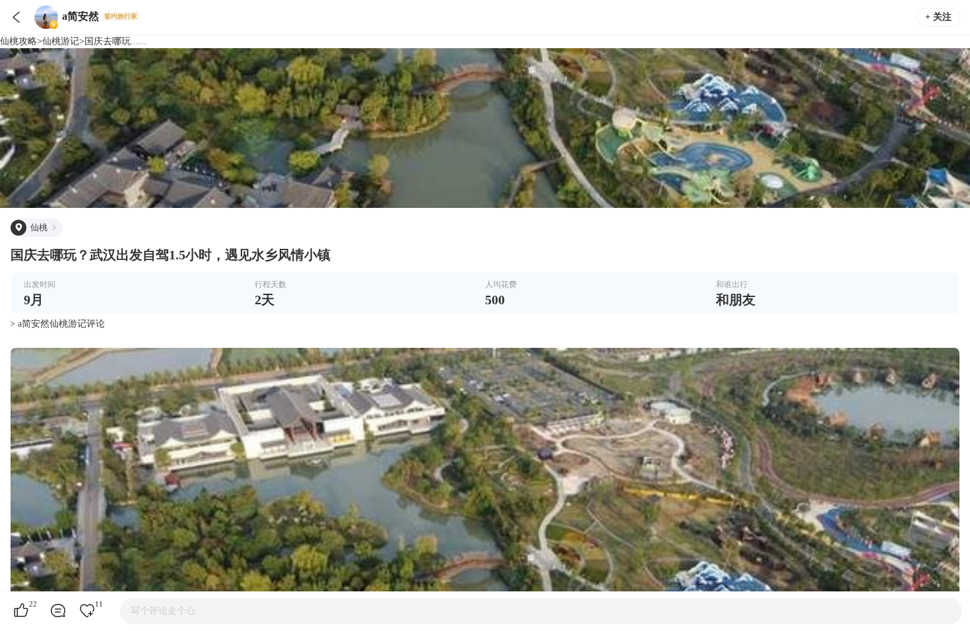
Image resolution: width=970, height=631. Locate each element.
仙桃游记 (60, 41)
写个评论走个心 (163, 611)
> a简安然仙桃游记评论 (57, 324)
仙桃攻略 (18, 41)
